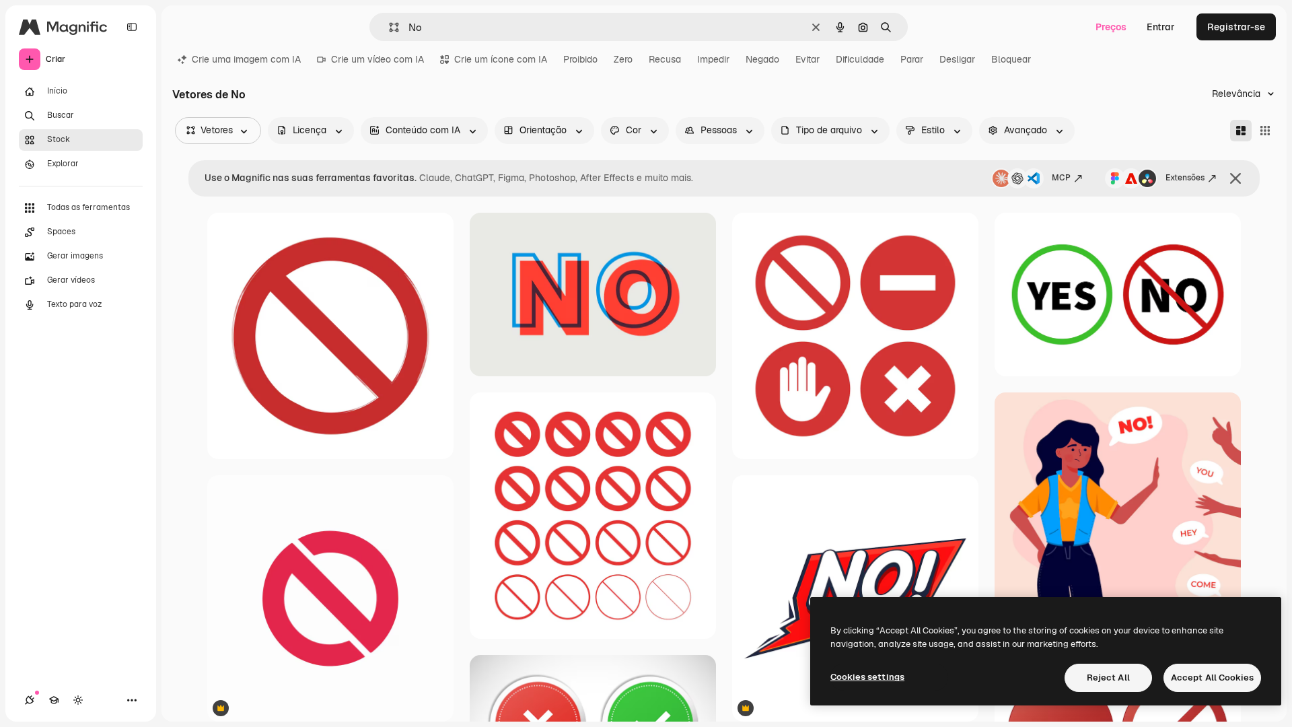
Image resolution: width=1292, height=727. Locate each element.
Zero (623, 59)
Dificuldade (860, 59)
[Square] (1265, 130)
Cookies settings (867, 677)
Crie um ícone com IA (500, 59)
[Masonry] (1241, 130)
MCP (1061, 177)
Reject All (1108, 677)
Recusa (665, 59)
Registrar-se (1236, 27)
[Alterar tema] (78, 700)
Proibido (580, 59)
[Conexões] (29, 700)
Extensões (1185, 177)
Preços (1111, 27)
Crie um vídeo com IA (377, 59)
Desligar (957, 59)
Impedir (713, 59)
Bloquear (1011, 59)
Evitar (807, 59)
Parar (911, 59)
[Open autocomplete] (388, 27)
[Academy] (54, 700)
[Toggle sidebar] (132, 27)
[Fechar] (1235, 178)
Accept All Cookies (1212, 677)
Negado (762, 59)
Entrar (1161, 27)
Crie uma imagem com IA (246, 59)
